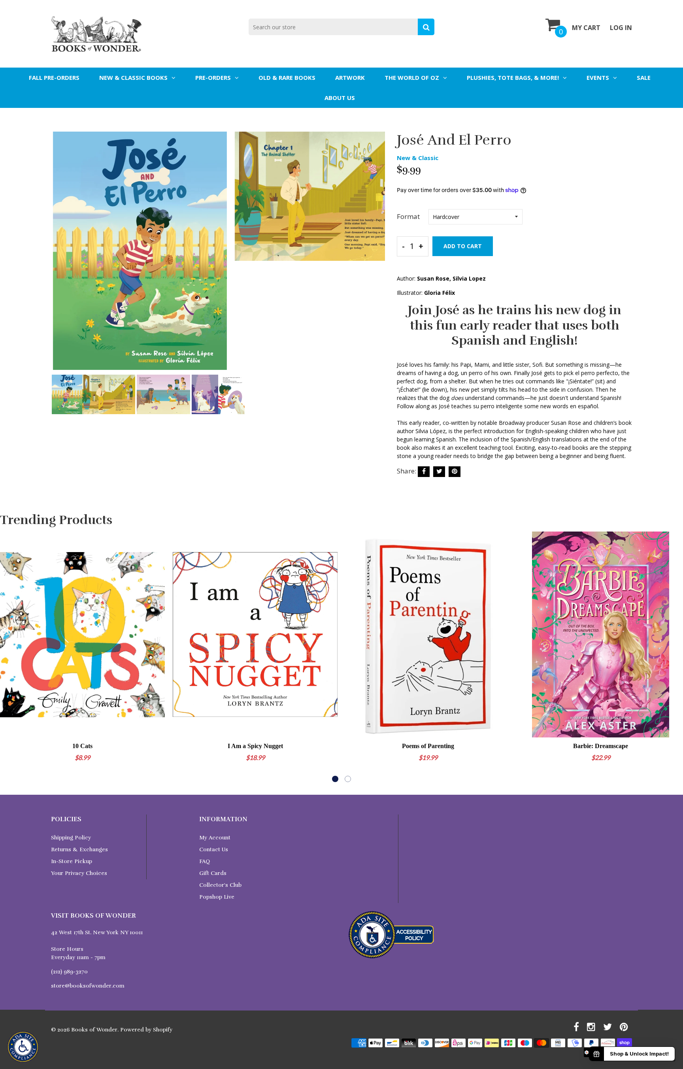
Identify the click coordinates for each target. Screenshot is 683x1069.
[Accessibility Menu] (23, 1047)
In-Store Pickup (71, 861)
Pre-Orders (213, 77)
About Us (340, 98)
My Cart (586, 27)
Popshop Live (216, 897)
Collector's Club (220, 885)
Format (408, 216)
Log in (621, 27)
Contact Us (213, 849)
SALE (644, 77)
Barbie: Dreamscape (600, 746)
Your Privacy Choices (79, 873)
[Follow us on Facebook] (424, 471)
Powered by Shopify (146, 1029)
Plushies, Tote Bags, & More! (513, 77)
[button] (335, 779)
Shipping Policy (71, 837)
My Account (214, 837)
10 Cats (82, 746)
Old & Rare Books (286, 77)
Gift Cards (212, 873)
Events (598, 77)
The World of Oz (412, 77)
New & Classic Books (133, 77)
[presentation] (59, 256)
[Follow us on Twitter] (439, 471)
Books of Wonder (94, 1029)
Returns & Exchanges (79, 849)
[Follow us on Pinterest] (454, 471)
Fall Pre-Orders (54, 77)
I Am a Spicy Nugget (255, 746)
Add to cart (462, 246)
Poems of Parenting (428, 746)
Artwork (350, 77)
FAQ (204, 861)
